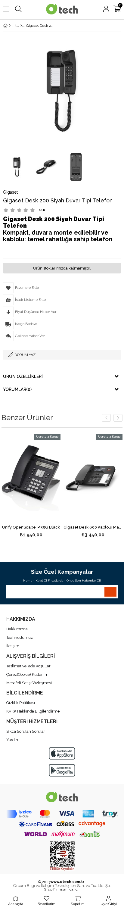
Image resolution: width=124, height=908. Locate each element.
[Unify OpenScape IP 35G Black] (31, 478)
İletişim (12, 646)
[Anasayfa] (10, 26)
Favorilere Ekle (31, 486)
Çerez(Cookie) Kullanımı (27, 674)
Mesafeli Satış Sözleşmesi (29, 683)
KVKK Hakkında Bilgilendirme (33, 711)
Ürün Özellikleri (23, 376)
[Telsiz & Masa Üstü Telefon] (15, 26)
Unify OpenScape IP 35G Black (31, 527)
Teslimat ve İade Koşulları (28, 666)
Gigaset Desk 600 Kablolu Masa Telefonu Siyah (93, 527)
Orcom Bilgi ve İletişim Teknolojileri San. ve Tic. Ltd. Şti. (62, 886)
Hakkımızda (17, 629)
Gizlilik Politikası (20, 703)
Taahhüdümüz (19, 637)
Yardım (13, 740)
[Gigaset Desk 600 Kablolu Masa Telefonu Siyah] (93, 478)
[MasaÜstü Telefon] (21, 26)
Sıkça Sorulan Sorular (25, 731)
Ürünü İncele (43, 486)
